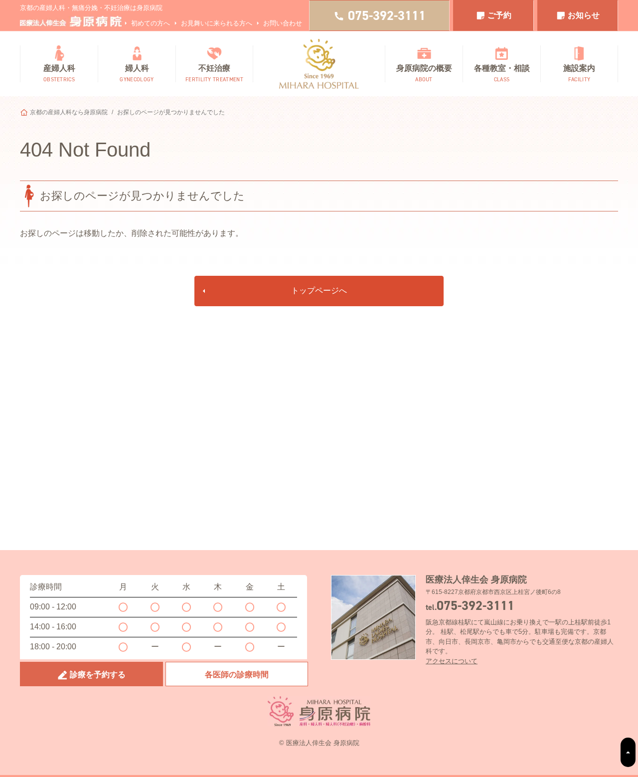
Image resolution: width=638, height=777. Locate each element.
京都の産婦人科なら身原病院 (69, 112)
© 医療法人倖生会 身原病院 (319, 743)
